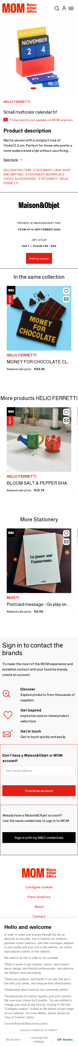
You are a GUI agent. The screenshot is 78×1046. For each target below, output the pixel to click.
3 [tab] (45, 88)
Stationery (35, 174)
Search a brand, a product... (56, 7)
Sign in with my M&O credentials (39, 838)
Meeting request (39, 258)
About (39, 907)
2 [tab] (40, 88)
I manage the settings (39, 1039)
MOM (19, 8)
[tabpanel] (39, 55)
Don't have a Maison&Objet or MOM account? (32, 758)
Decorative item (17, 170)
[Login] (64, 9)
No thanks (13, 1039)
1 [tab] (33, 88)
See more (10, 160)
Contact (39, 916)
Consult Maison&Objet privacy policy (25, 1023)
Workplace (55, 174)
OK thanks (65, 1039)
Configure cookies (39, 887)
